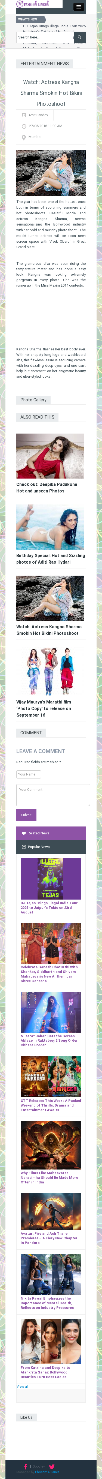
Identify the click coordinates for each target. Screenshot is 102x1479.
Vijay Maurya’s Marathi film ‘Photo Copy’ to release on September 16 (43, 708)
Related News (39, 833)
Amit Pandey (38, 115)
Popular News (39, 847)
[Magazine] (32, 3)
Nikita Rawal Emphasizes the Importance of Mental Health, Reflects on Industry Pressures (47, 1303)
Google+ (39, 1466)
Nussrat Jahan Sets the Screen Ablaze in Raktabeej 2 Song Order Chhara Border (49, 1040)
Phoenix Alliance (47, 1472)
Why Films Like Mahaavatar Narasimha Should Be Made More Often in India (49, 1177)
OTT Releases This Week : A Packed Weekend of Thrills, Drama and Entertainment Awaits (51, 1105)
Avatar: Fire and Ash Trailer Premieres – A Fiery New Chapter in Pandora (49, 1238)
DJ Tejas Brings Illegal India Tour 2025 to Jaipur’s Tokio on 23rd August (49, 907)
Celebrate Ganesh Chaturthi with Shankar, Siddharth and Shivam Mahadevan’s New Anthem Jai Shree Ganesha (49, 974)
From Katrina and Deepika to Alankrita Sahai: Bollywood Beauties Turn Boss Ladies (45, 1372)
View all (23, 1386)
